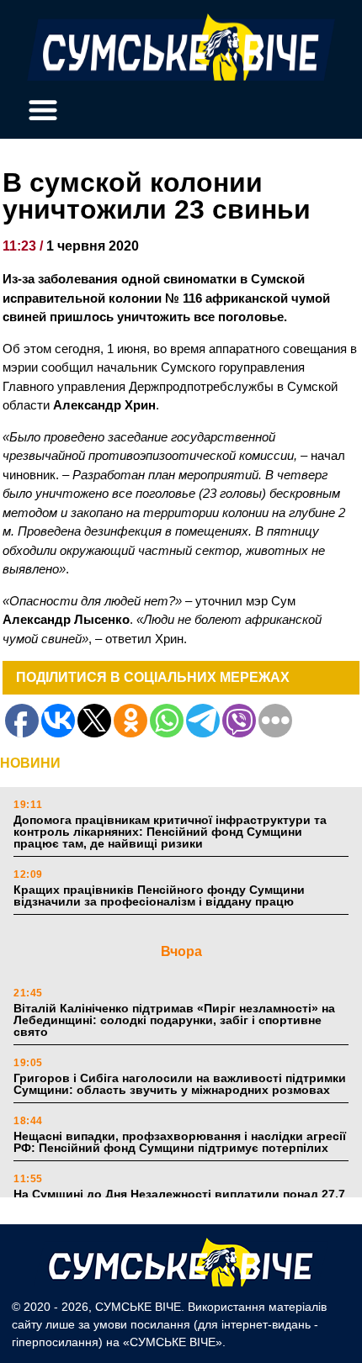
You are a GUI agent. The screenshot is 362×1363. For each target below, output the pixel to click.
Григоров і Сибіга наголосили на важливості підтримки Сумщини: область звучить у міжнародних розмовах (179, 1083)
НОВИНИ (30, 763)
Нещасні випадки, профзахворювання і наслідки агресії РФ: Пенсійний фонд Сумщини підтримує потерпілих (179, 1141)
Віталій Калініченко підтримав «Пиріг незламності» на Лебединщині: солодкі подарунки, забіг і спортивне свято (174, 1019)
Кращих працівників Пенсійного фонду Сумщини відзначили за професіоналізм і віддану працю (159, 895)
